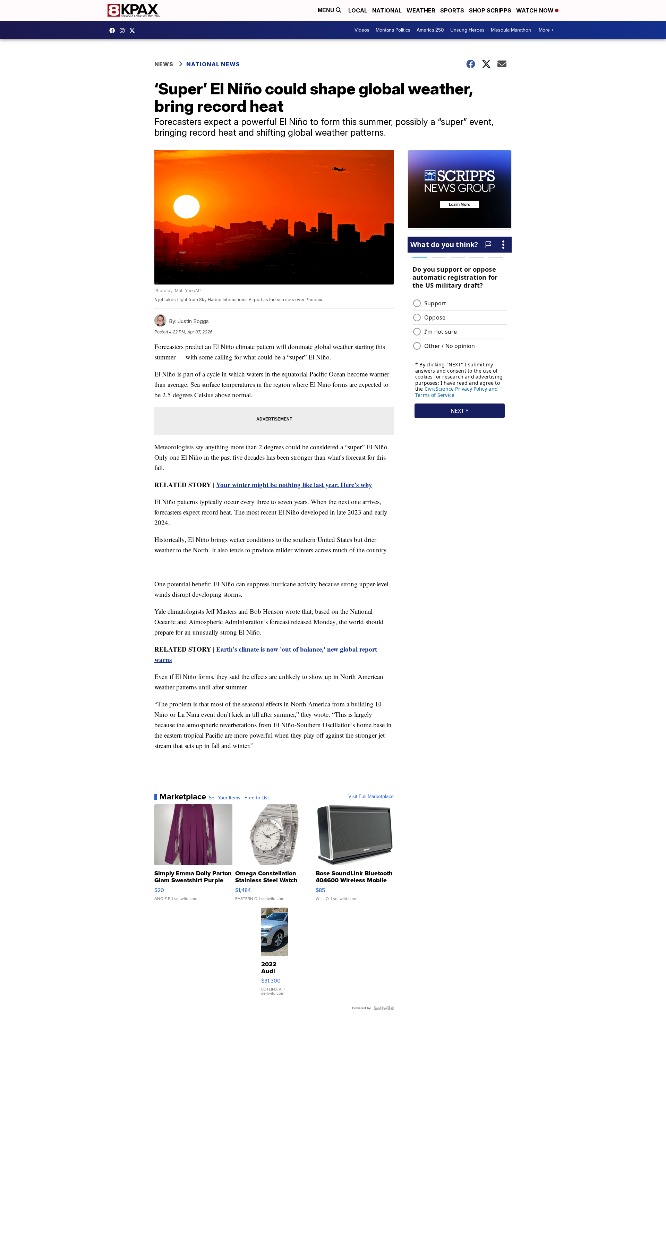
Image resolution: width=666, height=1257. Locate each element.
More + (546, 30)
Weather (421, 10)
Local (357, 10)
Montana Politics (393, 30)
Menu (327, 10)
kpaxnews (133, 30)
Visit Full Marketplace (371, 796)
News (163, 64)
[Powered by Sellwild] (384, 1008)
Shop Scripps (490, 10)
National (387, 10)
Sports (452, 10)
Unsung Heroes (467, 30)
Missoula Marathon (511, 30)
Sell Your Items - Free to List (239, 798)
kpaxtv (113, 30)
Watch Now (535, 10)
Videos (362, 30)
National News (213, 64)
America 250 (430, 30)
